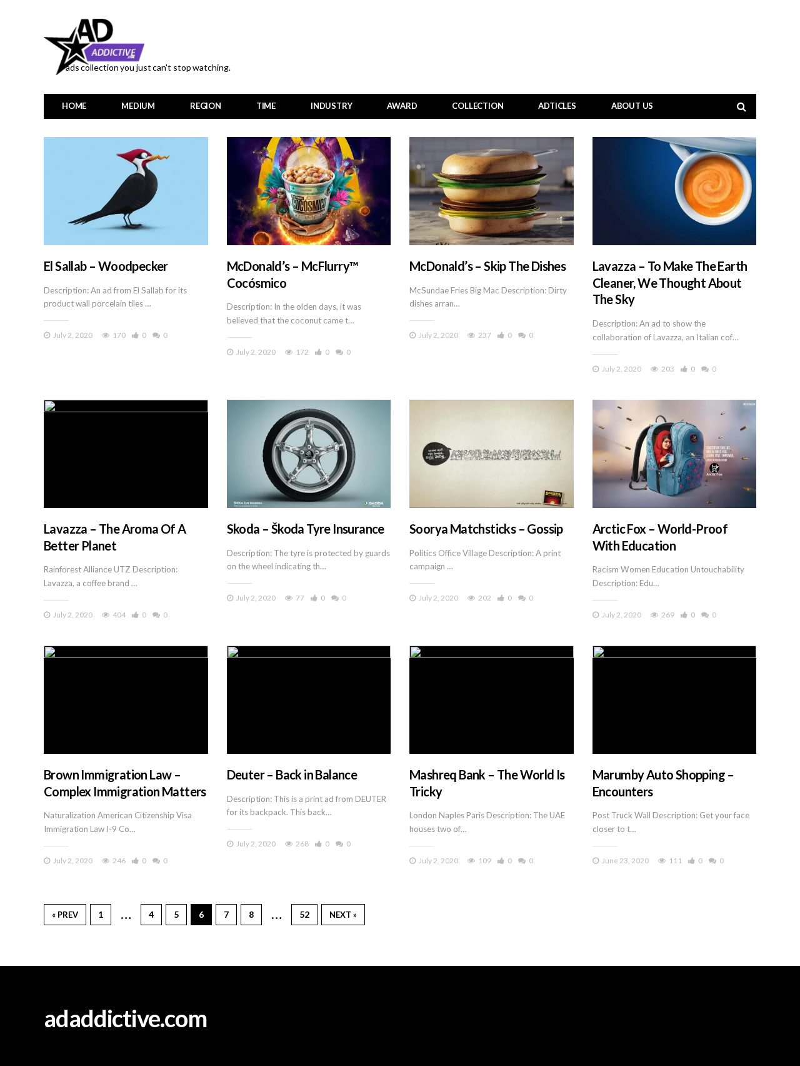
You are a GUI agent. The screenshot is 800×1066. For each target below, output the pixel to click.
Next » (343, 915)
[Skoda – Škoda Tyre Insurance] (309, 454)
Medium (138, 106)
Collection (477, 106)
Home (74, 106)
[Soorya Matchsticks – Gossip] (491, 454)
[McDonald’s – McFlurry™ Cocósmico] (309, 191)
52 (304, 914)
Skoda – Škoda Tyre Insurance (305, 528)
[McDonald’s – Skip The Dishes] (491, 191)
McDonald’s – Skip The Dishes (487, 265)
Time (266, 106)
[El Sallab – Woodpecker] (126, 191)
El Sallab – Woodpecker (106, 265)
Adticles (557, 106)
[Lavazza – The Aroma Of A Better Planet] (126, 454)
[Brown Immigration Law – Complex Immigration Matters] (126, 700)
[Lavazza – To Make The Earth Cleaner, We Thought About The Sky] (674, 191)
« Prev (65, 915)
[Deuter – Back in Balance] (309, 700)
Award (402, 106)
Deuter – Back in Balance (292, 774)
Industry (331, 106)
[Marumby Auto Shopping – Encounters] (674, 700)
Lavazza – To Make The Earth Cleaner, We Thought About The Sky (670, 282)
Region (205, 106)
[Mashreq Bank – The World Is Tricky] (491, 700)
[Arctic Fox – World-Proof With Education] (674, 454)
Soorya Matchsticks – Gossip (486, 528)
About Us (632, 106)
